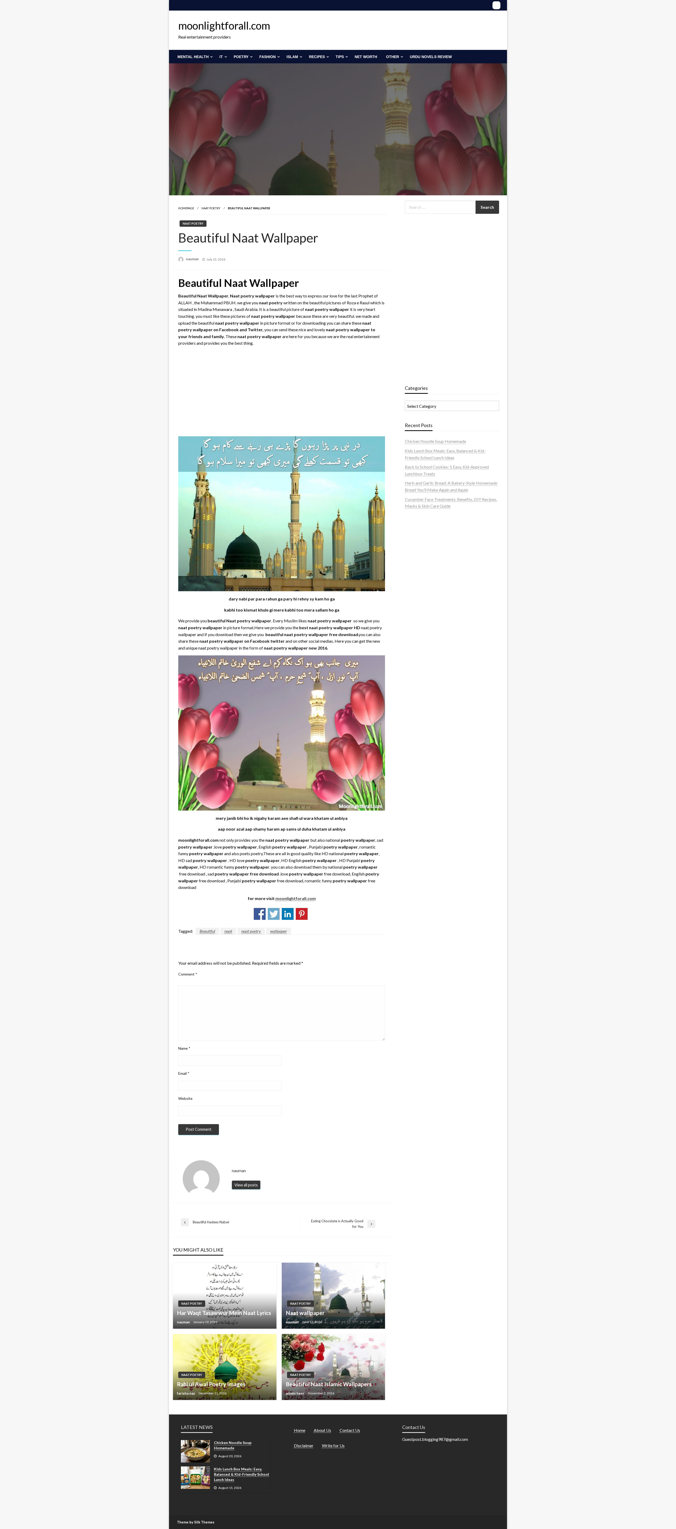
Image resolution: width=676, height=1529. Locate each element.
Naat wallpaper (305, 1312)
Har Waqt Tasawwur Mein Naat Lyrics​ (224, 1312)
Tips (340, 57)
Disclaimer (303, 1445)
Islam (292, 57)
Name (184, 1048)
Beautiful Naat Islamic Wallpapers (329, 1384)
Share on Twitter (274, 914)
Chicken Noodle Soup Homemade (435, 441)
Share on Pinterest (302, 914)
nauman (193, 259)
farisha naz (186, 1393)
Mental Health (193, 57)
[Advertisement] (281, 397)
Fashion (267, 57)
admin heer (295, 1393)
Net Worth (366, 57)
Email (183, 1073)
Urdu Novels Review (431, 57)
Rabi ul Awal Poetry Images (211, 1384)
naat (228, 931)
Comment (187, 974)
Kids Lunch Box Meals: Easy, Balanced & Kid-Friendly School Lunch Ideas (241, 1474)
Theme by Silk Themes (195, 1522)
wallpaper (278, 931)
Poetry (241, 57)
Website (185, 1098)
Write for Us (333, 1445)
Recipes (317, 57)
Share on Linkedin (288, 914)
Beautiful (207, 931)
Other (392, 57)
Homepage (186, 208)
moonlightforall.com (224, 25)
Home (299, 1430)
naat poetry (251, 931)
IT (221, 57)
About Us (322, 1430)
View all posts (246, 1185)
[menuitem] (194, 56)
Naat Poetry (210, 208)
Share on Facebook (260, 914)
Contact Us (350, 1430)
